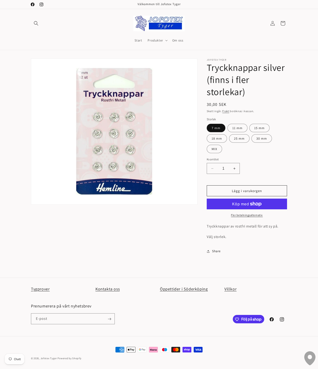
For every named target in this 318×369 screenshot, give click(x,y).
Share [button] (216, 251)
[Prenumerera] (109, 319)
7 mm (216, 128)
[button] (36, 23)
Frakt (225, 111)
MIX (214, 149)
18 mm (217, 138)
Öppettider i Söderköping (184, 289)
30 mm (261, 138)
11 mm (237, 128)
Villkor (230, 289)
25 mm (239, 138)
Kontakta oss (107, 289)
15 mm (259, 128)
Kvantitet (213, 159)
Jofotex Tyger (49, 358)
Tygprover (40, 289)
